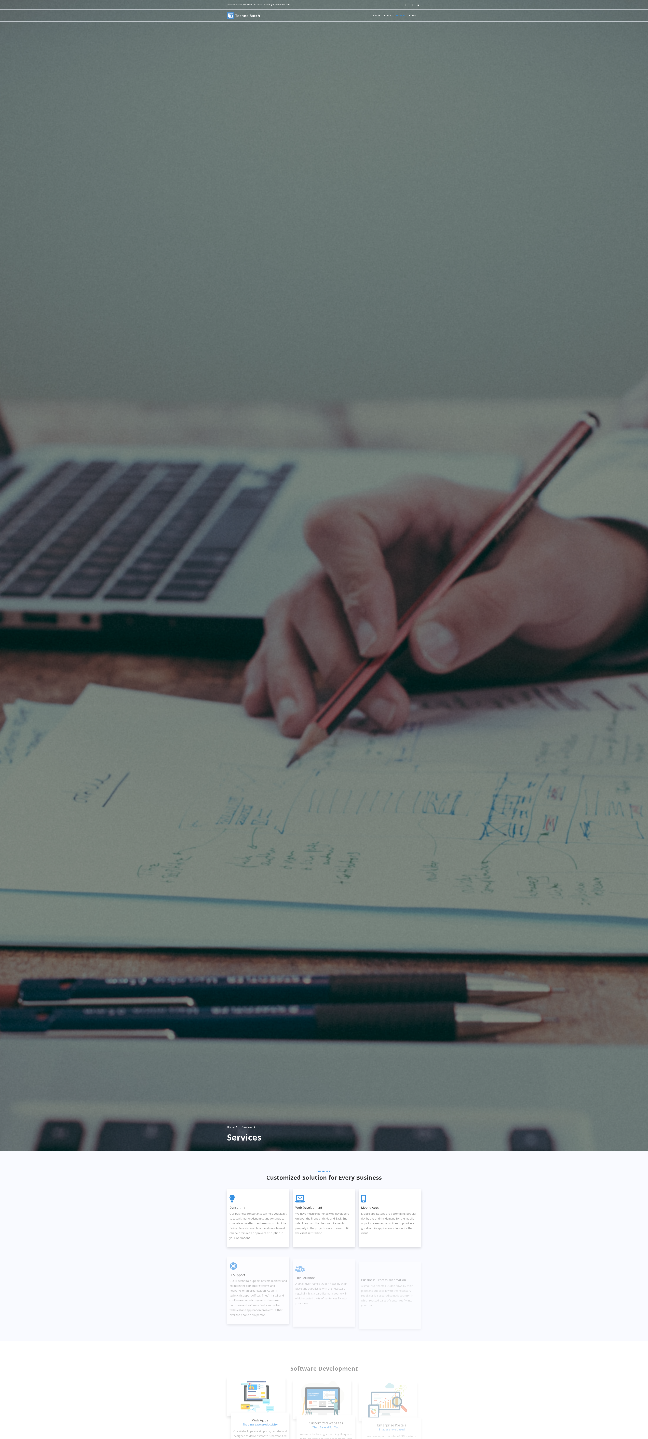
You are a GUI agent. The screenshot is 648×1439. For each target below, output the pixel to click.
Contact (414, 15)
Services (400, 15)
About (387, 15)
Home (376, 15)
